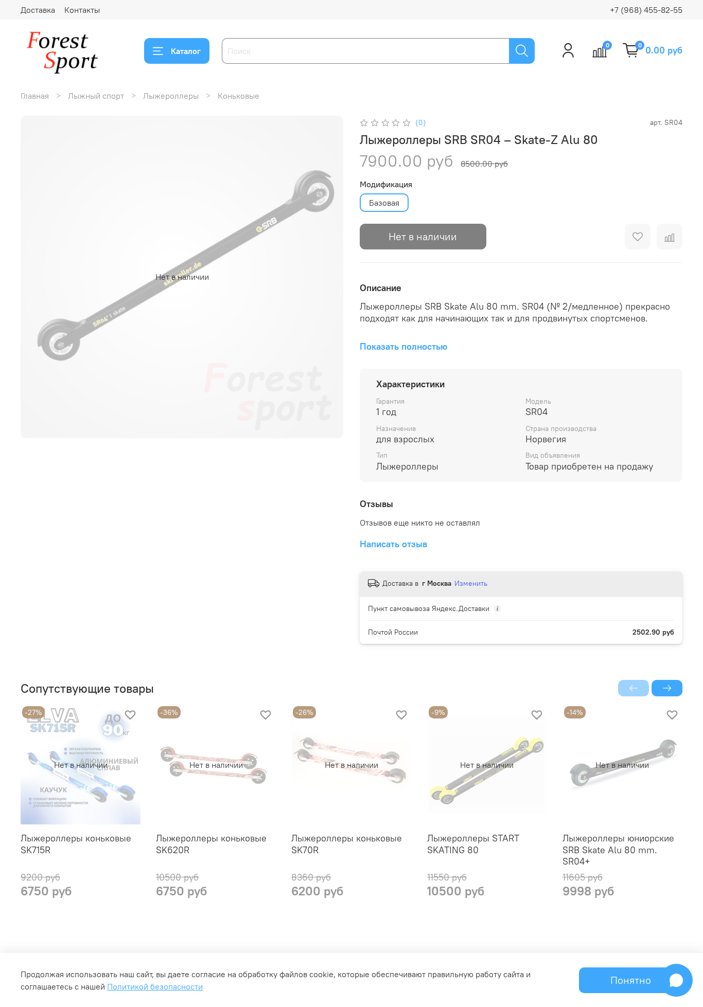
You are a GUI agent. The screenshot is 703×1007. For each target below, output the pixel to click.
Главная (35, 96)
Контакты (82, 10)
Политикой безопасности (155, 986)
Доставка (38, 10)
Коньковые (238, 96)
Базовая (384, 202)
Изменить (470, 583)
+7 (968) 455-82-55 (646, 10)
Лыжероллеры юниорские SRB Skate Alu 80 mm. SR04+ (618, 850)
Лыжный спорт (96, 96)
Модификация (386, 184)
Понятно (630, 980)
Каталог (186, 51)
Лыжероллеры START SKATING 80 (473, 844)
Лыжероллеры (171, 96)
